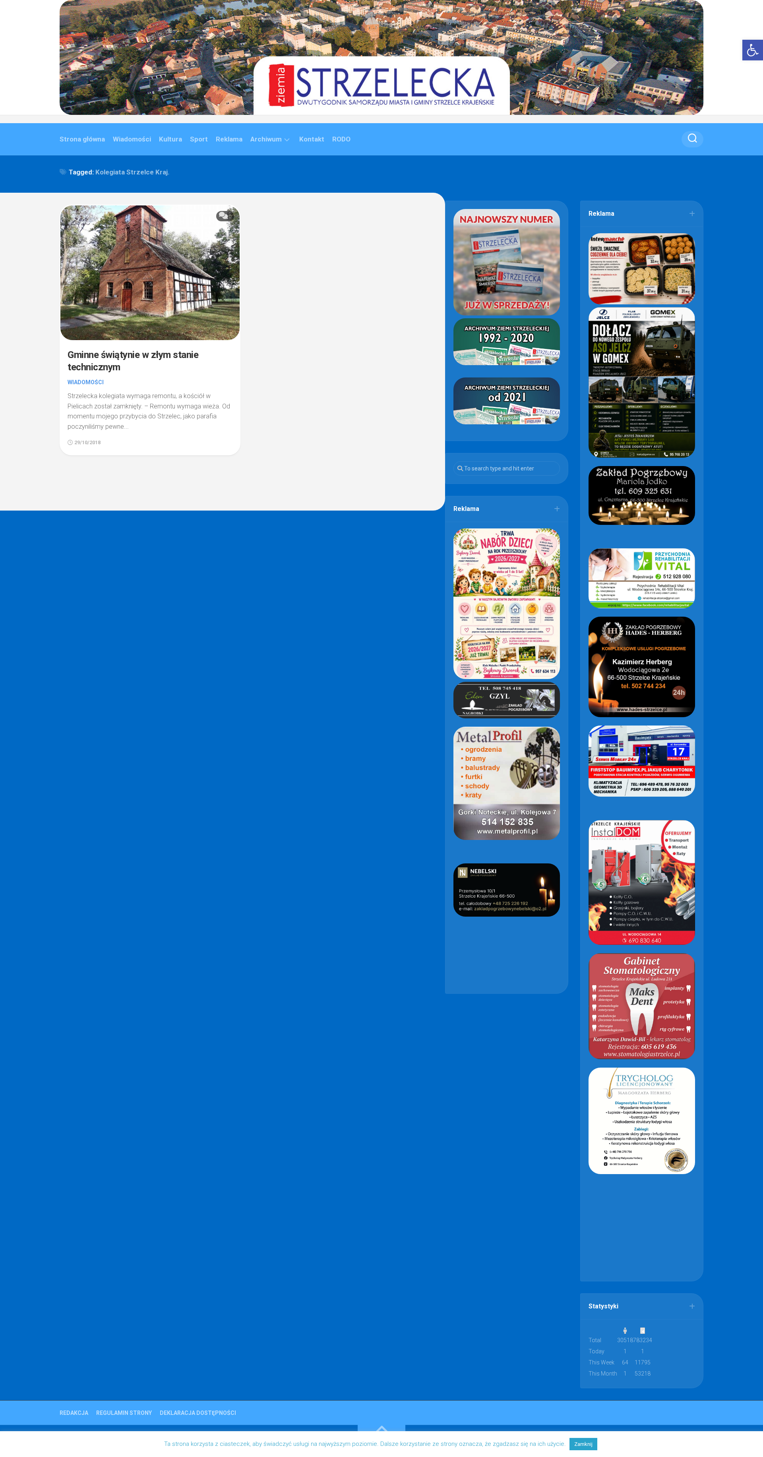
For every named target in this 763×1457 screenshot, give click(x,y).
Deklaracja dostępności (198, 1413)
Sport (199, 139)
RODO (341, 139)
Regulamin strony (124, 1413)
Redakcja (74, 1413)
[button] (752, 50)
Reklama (229, 139)
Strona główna (82, 139)
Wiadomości (132, 139)
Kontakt (311, 139)
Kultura (170, 139)
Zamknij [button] (583, 1444)
